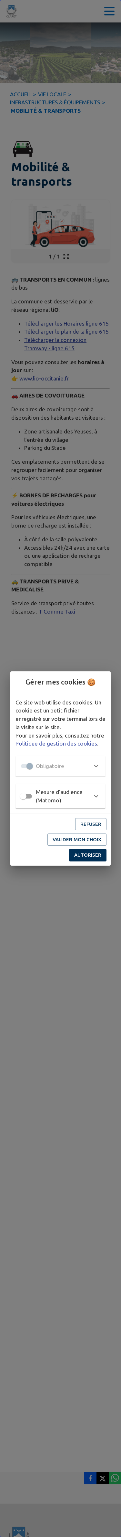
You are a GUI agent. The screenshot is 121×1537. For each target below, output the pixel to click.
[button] (60, 766)
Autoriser (87, 855)
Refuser (90, 824)
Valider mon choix (77, 839)
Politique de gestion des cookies (56, 743)
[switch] (23, 796)
